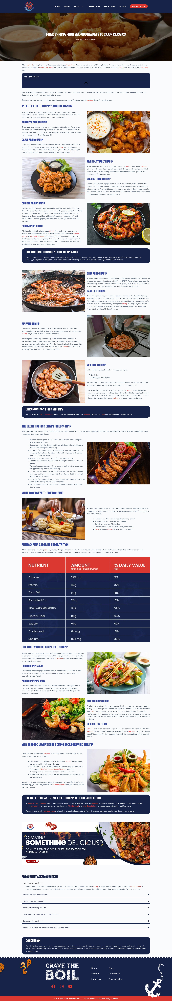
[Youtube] (70, 986)
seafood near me (59, 785)
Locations (109, 6)
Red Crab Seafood (37, 236)
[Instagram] (62, 986)
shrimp (121, 67)
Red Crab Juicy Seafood (37, 803)
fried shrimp (70, 65)
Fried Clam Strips (89, 806)
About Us (78, 6)
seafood (29, 65)
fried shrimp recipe (46, 67)
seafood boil (35, 806)
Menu (67, 6)
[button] (147, 77)
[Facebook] (53, 986)
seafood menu (49, 811)
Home (57, 6)
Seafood (90, 729)
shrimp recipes (135, 887)
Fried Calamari (73, 806)
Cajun (103, 414)
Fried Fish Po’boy (46, 769)
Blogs (122, 6)
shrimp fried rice (60, 769)
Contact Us (94, 6)
